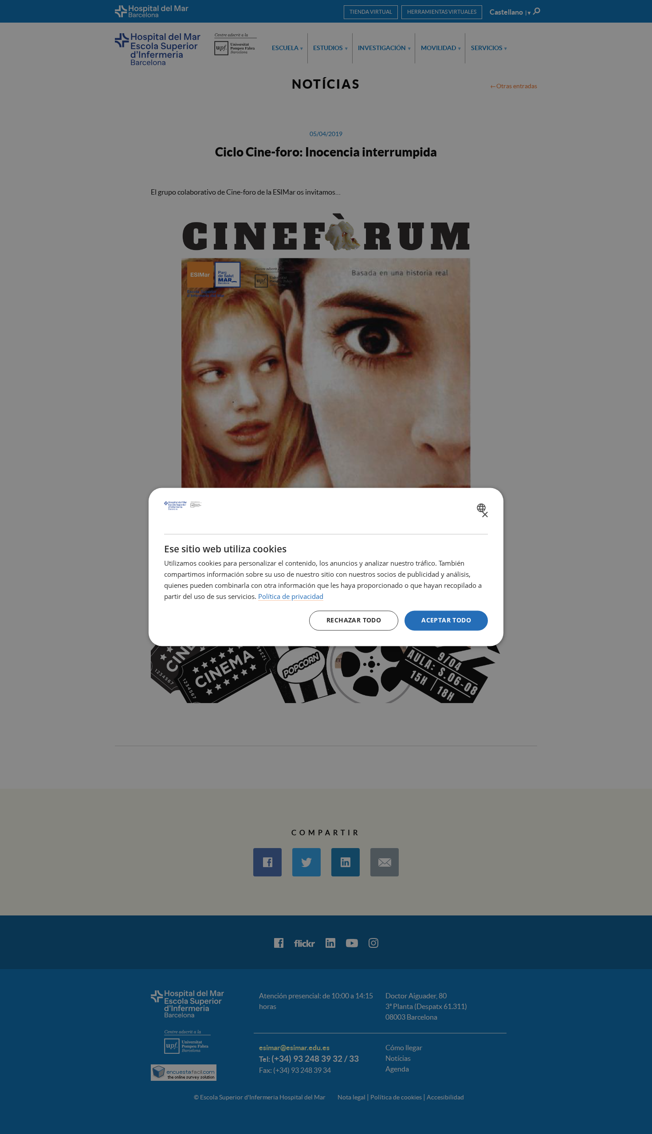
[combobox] (482, 507)
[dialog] (326, 567)
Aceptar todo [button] (446, 620)
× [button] (484, 515)
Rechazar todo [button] (353, 620)
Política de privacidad (290, 596)
